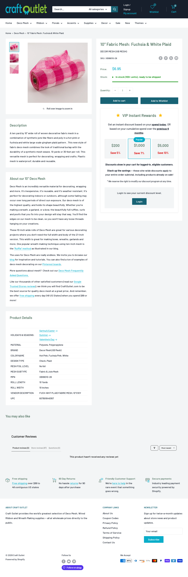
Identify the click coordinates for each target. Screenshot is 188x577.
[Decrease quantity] (115, 90)
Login (139, 201)
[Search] (114, 9)
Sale (118, 22)
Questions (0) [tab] (54, 448)
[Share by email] (176, 58)
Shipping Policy (111, 537)
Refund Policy (110, 527)
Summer (43, 335)
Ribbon (40, 22)
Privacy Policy (110, 522)
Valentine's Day (47, 339)
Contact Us (109, 542)
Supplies (88, 22)
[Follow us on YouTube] (69, 561)
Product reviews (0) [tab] (21, 448)
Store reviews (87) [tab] (39, 448)
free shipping (27, 295)
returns (74, 483)
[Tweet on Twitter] (171, 58)
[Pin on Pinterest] (166, 58)
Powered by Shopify (15, 559)
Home (9, 22)
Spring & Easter (47, 330)
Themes (139, 22)
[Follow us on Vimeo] (74, 561)
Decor (104, 22)
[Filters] (154, 448)
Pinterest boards (51, 264)
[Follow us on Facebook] (64, 561)
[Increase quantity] (130, 90)
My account (130, 13)
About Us (108, 513)
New (127, 22)
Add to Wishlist (159, 100)
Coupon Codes (110, 518)
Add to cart (119, 100)
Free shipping (19, 483)
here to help (118, 483)
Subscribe (153, 539)
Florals (55, 22)
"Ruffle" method (22, 248)
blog (12, 259)
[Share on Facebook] (161, 58)
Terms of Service (112, 532)
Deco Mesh (23, 22)
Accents (71, 22)
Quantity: (105, 90)
